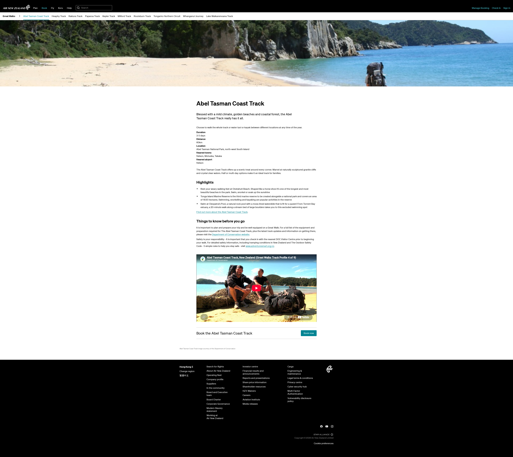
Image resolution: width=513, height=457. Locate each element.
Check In (496, 8)
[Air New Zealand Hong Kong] (16, 7)
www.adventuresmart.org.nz (260, 246)
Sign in (506, 8)
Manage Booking (480, 8)
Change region (187, 371)
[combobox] (94, 7)
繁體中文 (184, 375)
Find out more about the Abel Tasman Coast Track (222, 212)
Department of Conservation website (230, 234)
